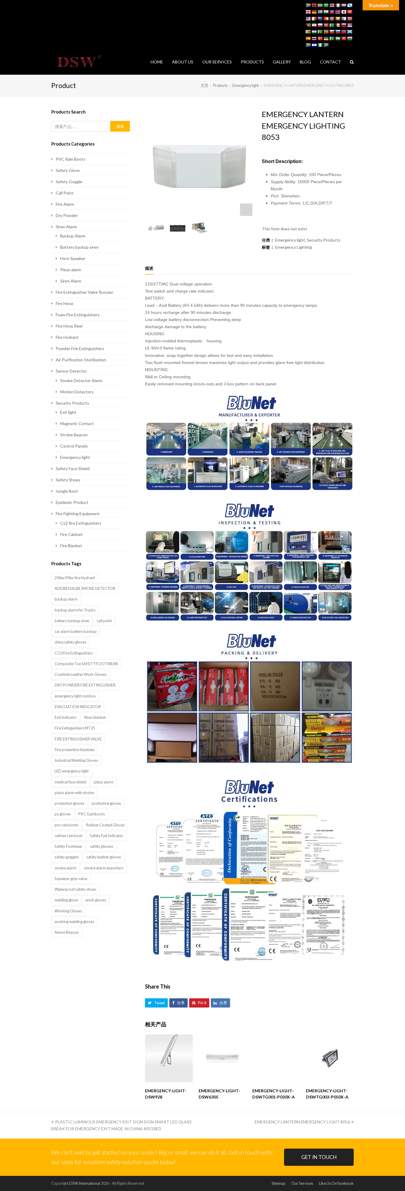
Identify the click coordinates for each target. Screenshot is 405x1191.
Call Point (65, 192)
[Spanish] (308, 38)
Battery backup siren (79, 247)
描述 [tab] (149, 268)
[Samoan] (343, 31)
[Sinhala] (326, 31)
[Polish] (320, 25)
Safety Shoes (68, 479)
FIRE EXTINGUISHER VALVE (78, 739)
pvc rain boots (67, 825)
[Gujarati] (326, 11)
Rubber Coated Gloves (105, 825)
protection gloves (69, 803)
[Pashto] (308, 25)
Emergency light (290, 239)
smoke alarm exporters (103, 868)
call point (104, 620)
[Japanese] (343, 11)
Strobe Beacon (74, 434)
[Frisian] (343, 5)
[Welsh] (349, 38)
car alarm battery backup (76, 631)
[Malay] (308, 18)
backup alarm (66, 599)
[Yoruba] (320, 45)
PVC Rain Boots (70, 159)
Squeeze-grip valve (71, 878)
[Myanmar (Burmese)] (337, 18)
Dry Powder (67, 215)
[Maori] (320, 18)
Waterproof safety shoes (75, 889)
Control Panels (74, 445)
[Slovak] (331, 31)
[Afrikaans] (308, 5)
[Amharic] (320, 5)
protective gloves (106, 803)
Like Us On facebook (336, 1183)
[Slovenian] (337, 31)
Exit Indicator (66, 717)
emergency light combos (75, 696)
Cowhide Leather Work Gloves (80, 674)
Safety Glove (68, 170)
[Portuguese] (326, 25)
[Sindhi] (320, 31)
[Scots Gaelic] (349, 31)
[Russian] (343, 25)
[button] (156, 1003)
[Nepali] (343, 18)
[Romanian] (337, 25)
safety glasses (101, 846)
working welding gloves (74, 921)
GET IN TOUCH (319, 1157)
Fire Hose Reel (69, 325)
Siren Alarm (66, 226)
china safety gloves (70, 642)
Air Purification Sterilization (81, 359)
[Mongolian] (331, 18)
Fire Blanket (71, 545)
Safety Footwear (68, 846)
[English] (331, 5)
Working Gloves (68, 911)
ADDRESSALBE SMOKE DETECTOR (85, 588)
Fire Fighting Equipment (78, 513)
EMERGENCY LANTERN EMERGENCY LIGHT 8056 (302, 1121)
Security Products (323, 239)
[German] (314, 11)
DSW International (84, 1183)
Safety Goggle (69, 181)
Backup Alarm (72, 235)
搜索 (120, 126)
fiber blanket (95, 717)
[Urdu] (331, 38)
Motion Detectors (77, 391)
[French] (337, 5)
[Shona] (308, 31)
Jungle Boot (67, 491)
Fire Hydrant (67, 337)
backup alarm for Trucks (75, 610)
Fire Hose (64, 303)
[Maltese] (314, 18)
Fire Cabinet (71, 534)
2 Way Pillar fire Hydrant (75, 577)
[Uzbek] (337, 38)
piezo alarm (104, 782)
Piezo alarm (70, 269)
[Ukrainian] (326, 38)
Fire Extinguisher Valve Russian (84, 292)
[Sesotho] (314, 31)
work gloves (95, 900)
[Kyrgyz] (349, 11)
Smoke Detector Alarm (81, 380)
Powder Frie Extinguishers (80, 348)
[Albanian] (314, 5)
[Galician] (349, 5)
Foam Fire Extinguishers (78, 314)
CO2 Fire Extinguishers (74, 653)
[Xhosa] (308, 45)
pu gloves (63, 814)
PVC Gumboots (91, 814)
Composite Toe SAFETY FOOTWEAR (86, 663)
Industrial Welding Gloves (76, 760)
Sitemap (279, 1183)
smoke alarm (65, 868)
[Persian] (314, 25)
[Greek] (320, 11)
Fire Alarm (65, 204)
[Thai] (314, 38)
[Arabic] (326, 5)
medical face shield (70, 782)
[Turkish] (320, 38)
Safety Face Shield (73, 468)
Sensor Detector (71, 370)
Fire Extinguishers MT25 (75, 728)
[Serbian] (349, 25)
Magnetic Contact (77, 423)
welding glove (66, 900)
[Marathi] (326, 18)
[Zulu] (326, 45)
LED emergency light (72, 771)
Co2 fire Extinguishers (80, 523)
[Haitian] (331, 11)
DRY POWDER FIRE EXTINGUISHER (85, 685)
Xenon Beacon (67, 932)
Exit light (68, 412)
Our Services (302, 1183)
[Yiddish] (314, 45)
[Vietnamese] (343, 38)
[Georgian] (308, 11)
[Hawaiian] (337, 11)
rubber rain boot (68, 835)
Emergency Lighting (293, 247)
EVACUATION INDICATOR (78, 706)
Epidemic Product (72, 502)
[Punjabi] (331, 25)
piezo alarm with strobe (74, 792)
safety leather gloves (103, 857)
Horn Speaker (72, 258)
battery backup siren (72, 620)
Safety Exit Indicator (106, 835)
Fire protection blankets (75, 749)
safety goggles (67, 857)
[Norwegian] (349, 18)
